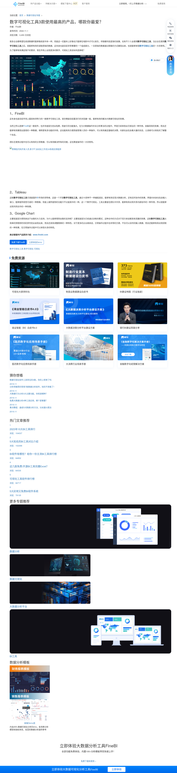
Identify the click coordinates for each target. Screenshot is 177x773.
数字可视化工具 (16, 248)
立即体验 (117, 769)
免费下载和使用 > (88, 761)
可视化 (37, 248)
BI (38, 197)
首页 (21, 15)
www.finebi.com (40, 234)
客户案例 (86, 3)
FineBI (26, 125)
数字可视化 (28, 248)
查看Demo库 (29, 723)
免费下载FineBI (18, 242)
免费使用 (161, 3)
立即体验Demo (35, 242)
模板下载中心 (69, 3)
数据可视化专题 (34, 15)
